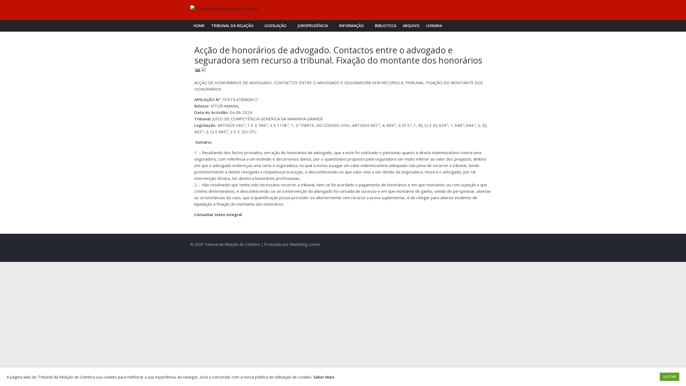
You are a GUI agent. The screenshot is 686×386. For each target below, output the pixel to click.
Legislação (275, 25)
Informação (351, 25)
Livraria (434, 25)
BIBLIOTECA (385, 25)
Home (199, 25)
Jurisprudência (312, 25)
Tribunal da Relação (232, 25)
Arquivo (411, 25)
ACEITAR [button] (669, 376)
